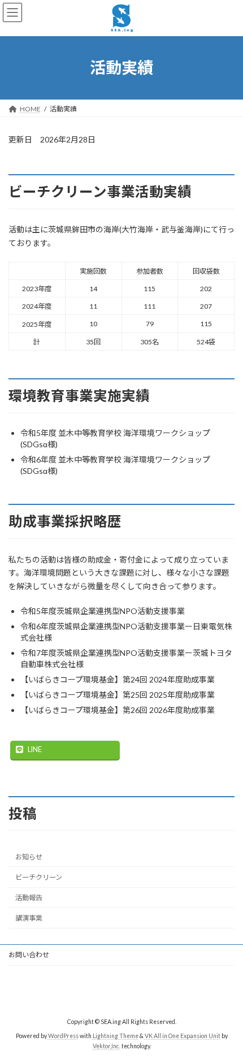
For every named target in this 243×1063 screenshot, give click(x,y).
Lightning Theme (115, 1035)
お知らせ (28, 857)
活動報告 (28, 897)
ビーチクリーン (38, 877)
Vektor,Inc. (106, 1046)
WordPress (63, 1035)
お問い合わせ (28, 954)
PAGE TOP (225, 1019)
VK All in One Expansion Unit (182, 1035)
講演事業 (28, 918)
